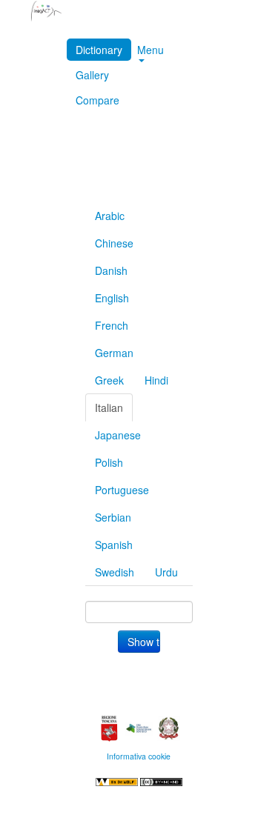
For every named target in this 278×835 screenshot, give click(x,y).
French (111, 325)
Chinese (114, 243)
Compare (97, 100)
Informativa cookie (139, 756)
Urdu (166, 572)
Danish (111, 270)
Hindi (156, 380)
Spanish (114, 544)
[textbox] (138, 612)
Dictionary (99, 49)
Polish (109, 462)
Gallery (92, 74)
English (112, 297)
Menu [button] (150, 49)
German (114, 352)
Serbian (113, 517)
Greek (109, 380)
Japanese (118, 435)
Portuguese (122, 489)
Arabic (110, 215)
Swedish (114, 572)
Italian (109, 407)
